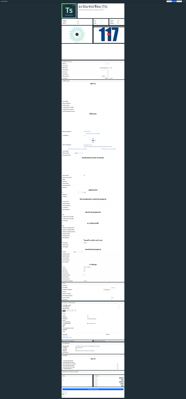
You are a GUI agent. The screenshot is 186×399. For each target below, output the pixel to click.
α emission (66, 335)
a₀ (113, 287)
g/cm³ (111, 78)
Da (91, 318)
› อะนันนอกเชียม (179, 1)
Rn (84, 145)
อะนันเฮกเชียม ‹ (169, 1)
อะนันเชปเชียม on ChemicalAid (93, 389)
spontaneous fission (67, 337)
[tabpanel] (93, 325)
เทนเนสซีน (65, 391)
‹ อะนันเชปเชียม (4, 1)
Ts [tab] (64, 310)
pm (110, 67)
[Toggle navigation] (184, 1)
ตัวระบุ (64, 396)
